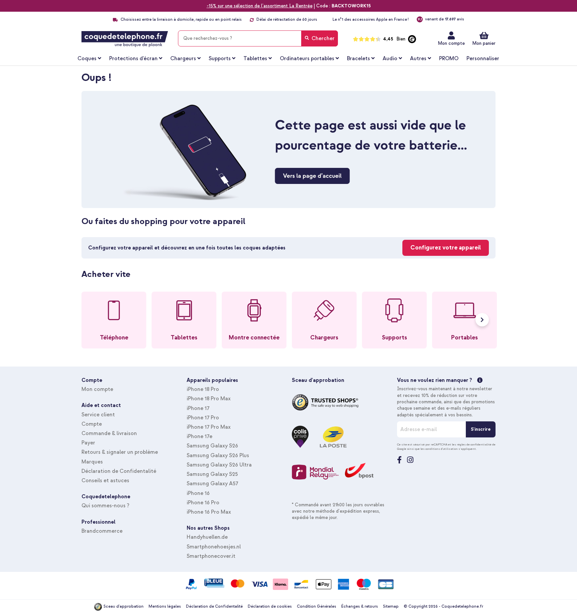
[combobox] (258, 38)
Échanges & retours (359, 606)
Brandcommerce (102, 531)
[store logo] (124, 39)
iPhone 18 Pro (203, 389)
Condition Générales (316, 606)
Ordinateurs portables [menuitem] (307, 58)
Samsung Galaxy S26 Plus (218, 455)
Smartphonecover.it (211, 556)
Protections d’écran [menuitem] (133, 58)
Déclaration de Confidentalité (118, 471)
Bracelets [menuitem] (358, 58)
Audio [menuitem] (390, 58)
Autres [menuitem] (418, 58)
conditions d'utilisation (441, 449)
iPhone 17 (198, 408)
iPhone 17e (199, 436)
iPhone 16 (198, 493)
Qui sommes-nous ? (105, 505)
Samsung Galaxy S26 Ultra (219, 465)
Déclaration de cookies (270, 606)
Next (482, 319)
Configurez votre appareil (445, 247)
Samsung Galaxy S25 (212, 474)
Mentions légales (165, 606)
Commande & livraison (109, 433)
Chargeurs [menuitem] (183, 58)
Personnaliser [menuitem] (482, 58)
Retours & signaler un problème (119, 452)
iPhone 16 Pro (203, 502)
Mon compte (451, 43)
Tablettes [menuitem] (255, 58)
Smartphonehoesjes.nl (214, 546)
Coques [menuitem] (87, 58)
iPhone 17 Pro (203, 417)
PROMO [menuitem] (448, 58)
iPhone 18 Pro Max (209, 398)
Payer (88, 442)
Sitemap (391, 606)
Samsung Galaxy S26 (212, 445)
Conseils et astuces (105, 480)
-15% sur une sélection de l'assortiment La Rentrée (260, 6)
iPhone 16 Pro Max (209, 512)
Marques (92, 461)
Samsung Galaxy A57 (212, 483)
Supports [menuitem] (220, 58)
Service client (98, 414)
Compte (91, 424)
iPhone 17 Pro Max (209, 427)
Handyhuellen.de (207, 537)
